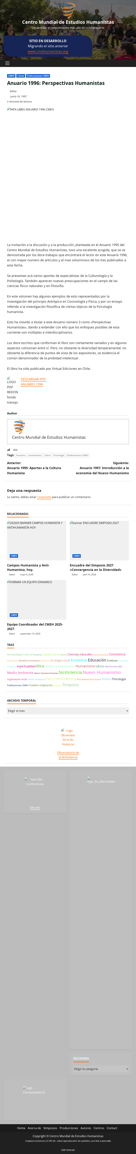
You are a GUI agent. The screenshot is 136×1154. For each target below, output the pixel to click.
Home (21, 1128)
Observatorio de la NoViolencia (68, 755)
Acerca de (34, 1128)
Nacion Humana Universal (46, 673)
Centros (99, 1128)
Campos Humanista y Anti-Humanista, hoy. (28, 567)
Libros (20, 75)
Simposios (50, 1128)
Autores (86, 1128)
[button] (7, 63)
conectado (44, 497)
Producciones (69, 1128)
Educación (97, 660)
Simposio (70, 684)
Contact (112, 1128)
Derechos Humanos (29, 660)
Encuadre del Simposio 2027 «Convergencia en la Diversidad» (95, 567)
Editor (13, 91)
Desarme (45, 660)
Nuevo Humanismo (102, 672)
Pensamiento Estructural (89, 679)
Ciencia (63, 654)
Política (107, 679)
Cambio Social (51, 654)
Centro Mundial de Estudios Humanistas (68, 22)
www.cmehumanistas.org (48, 51)
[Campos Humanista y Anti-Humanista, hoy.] (36, 540)
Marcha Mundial (113, 666)
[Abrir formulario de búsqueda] (131, 63)
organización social (17, 679)
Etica (40, 665)
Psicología (59, 455)
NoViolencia (70, 672)
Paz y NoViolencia (61, 678)
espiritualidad (26, 666)
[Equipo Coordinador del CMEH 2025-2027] (36, 600)
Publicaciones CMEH (38, 75)
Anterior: (34, 468)
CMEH (11, 75)
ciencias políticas (100, 654)
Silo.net (35, 807)
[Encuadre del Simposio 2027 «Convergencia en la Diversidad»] (99, 540)
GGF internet (68, 1150)
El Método (112, 660)
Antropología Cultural (20, 654)
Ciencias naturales (79, 654)
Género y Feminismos (60, 666)
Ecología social (60, 660)
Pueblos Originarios (41, 685)
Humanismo (34, 455)
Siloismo (57, 685)
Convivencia (12, 661)
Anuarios (21, 455)
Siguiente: (102, 468)
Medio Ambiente (20, 672)
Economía (79, 660)
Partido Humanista (36, 679)
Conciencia (117, 654)
